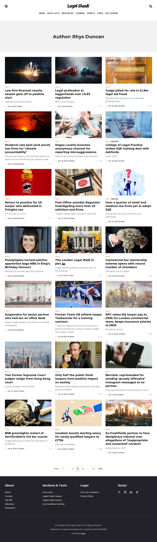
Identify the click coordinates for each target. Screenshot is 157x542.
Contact (9, 496)
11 (151, 106)
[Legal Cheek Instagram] (125, 492)
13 (101, 394)
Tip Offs (8, 500)
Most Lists (53, 13)
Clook (83, 533)
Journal (80, 13)
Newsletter (10, 508)
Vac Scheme (111, 13)
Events (91, 13)
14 (93, 469)
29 (151, 334)
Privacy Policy (86, 496)
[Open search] (150, 6)
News (42, 13)
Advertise (9, 504)
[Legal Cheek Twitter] (119, 492)
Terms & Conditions (89, 492)
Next (100, 469)
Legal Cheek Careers (52, 496)
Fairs (100, 13)
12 (101, 161)
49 (101, 449)
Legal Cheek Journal (52, 500)
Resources (67, 13)
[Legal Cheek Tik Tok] (137, 492)
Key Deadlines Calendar (54, 504)
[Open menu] (6, 6)
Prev (56, 469)
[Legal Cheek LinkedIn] (131, 492)
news (7, 87)
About (8, 492)
